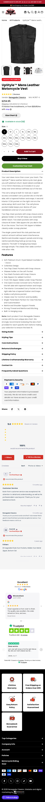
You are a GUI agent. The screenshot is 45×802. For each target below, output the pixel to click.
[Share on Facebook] (12, 409)
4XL (4, 138)
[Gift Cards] (25, 12)
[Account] (38, 12)
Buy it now (22, 158)
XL (23, 132)
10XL (4, 144)
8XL (28, 138)
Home (4, 20)
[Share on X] (18, 409)
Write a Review (35, 457)
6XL (16, 138)
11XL (10, 144)
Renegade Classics (17, 97)
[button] (11, 94)
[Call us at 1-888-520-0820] (28, 12)
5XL (10, 138)
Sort (23, 466)
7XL (22, 138)
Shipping (5, 104)
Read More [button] (11, 616)
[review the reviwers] (8, 602)
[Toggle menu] (3, 12)
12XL (17, 144)
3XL (35, 132)
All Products (15, 20)
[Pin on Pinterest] (25, 409)
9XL (35, 138)
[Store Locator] (35, 12)
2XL (28, 132)
